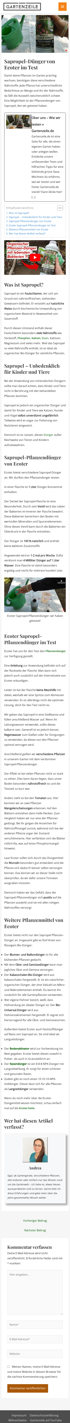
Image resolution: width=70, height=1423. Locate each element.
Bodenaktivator (19, 1048)
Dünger (48, 435)
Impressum (19, 1415)
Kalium (36, 338)
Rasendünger (18, 1064)
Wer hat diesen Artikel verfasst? (27, 233)
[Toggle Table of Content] (58, 208)
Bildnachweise (17, 1420)
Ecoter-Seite (26, 1108)
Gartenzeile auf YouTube (46, 1420)
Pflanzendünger (55, 651)
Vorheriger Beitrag (35, 1220)
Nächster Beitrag (35, 1230)
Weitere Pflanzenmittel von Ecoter (28, 229)
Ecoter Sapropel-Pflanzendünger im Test (32, 225)
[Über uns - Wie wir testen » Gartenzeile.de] (35, 157)
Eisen (45, 338)
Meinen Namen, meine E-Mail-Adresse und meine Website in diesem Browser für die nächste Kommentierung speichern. (34, 1372)
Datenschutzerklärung (44, 1415)
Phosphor (24, 338)
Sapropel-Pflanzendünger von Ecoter (30, 221)
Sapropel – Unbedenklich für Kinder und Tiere (35, 217)
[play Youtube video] (35, 257)
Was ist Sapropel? (19, 213)
